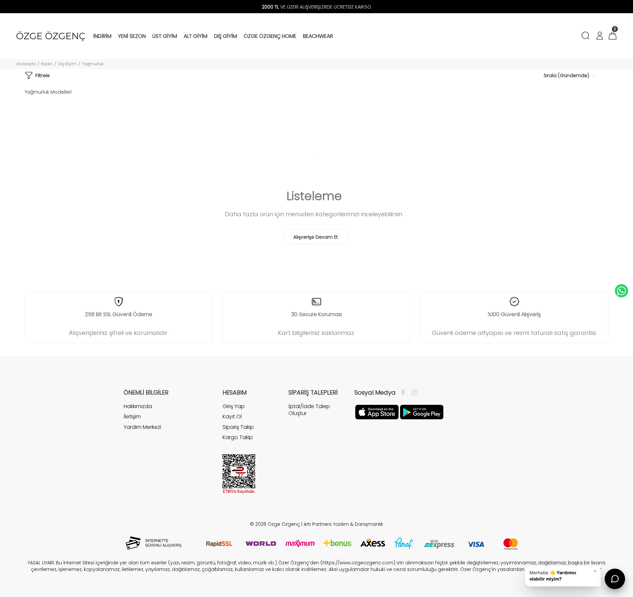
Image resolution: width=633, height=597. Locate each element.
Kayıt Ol (232, 416)
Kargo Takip (238, 437)
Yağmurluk (93, 64)
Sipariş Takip (238, 427)
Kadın (46, 64)
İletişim (132, 416)
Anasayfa (26, 64)
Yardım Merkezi (142, 427)
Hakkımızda (138, 406)
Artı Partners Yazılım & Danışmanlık (343, 524)
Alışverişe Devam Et (315, 237)
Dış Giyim (67, 64)
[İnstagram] (412, 392)
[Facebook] (404, 392)
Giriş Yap (234, 406)
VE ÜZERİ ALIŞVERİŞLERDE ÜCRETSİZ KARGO (316, 7)
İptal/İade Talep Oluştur (309, 410)
